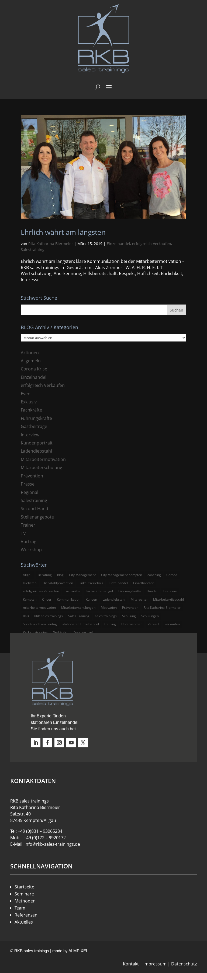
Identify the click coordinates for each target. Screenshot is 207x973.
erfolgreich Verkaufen (151, 243)
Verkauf (153, 624)
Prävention (32, 476)
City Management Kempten (121, 575)
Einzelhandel (118, 243)
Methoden (25, 901)
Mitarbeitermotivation (43, 459)
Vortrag (28, 541)
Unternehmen (131, 624)
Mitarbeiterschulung (41, 467)
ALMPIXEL (78, 950)
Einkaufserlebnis (90, 583)
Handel (152, 591)
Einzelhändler (143, 583)
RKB (26, 616)
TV (23, 533)
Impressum (155, 964)
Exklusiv (29, 402)
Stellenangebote (37, 517)
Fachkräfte (31, 410)
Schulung (129, 616)
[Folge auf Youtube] (71, 742)
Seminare (24, 894)
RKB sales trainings (48, 616)
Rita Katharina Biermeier (50, 243)
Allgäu (27, 575)
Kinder (46, 599)
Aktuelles (24, 922)
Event (26, 394)
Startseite (24, 887)
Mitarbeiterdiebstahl (168, 599)
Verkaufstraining (35, 632)
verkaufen (172, 624)
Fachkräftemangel (99, 591)
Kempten (29, 599)
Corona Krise (34, 369)
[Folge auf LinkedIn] (35, 742)
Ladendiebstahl (36, 451)
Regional (29, 492)
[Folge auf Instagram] (59, 742)
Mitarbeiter (139, 599)
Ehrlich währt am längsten (63, 232)
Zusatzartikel (83, 632)
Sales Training (78, 616)
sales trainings (106, 616)
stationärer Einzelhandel (80, 624)
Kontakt (131, 964)
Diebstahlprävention (58, 583)
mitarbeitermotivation (39, 607)
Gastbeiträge (34, 426)
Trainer (28, 525)
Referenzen (26, 915)
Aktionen (30, 353)
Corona (171, 575)
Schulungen (150, 616)
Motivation (109, 607)
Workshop (31, 550)
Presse (27, 484)
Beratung (45, 575)
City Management (82, 575)
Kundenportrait (37, 443)
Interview (30, 435)
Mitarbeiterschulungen (78, 607)
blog (60, 575)
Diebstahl (30, 583)
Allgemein (31, 361)
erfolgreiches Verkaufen (41, 591)
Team (20, 908)
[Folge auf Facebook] (47, 742)
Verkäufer (60, 632)
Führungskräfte (36, 418)
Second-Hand (34, 508)
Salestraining (32, 249)
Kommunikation (68, 599)
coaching (154, 575)
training (110, 624)
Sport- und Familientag (40, 624)
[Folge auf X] (83, 742)
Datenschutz (184, 964)
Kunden (91, 599)
